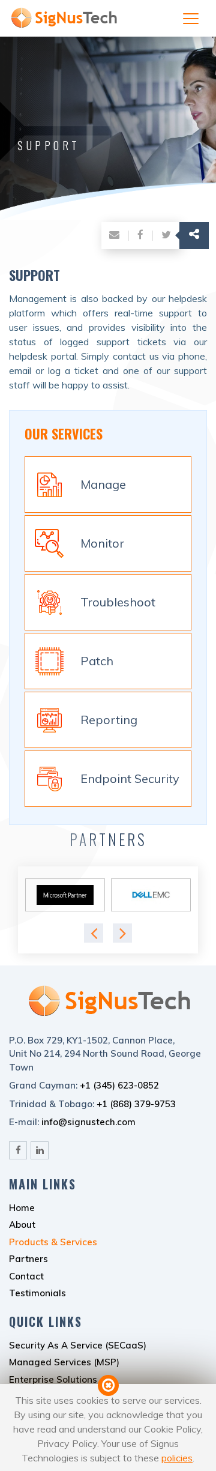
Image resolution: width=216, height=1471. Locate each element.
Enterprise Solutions (53, 1379)
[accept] (108, 1385)
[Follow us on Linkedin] (40, 1150)
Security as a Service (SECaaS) (77, 1345)
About (22, 1224)
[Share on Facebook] (140, 235)
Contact (26, 1276)
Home (22, 1207)
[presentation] (93, 933)
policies (177, 1458)
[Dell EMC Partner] (151, 894)
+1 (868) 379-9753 (136, 1104)
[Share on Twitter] (166, 235)
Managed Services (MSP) (64, 1362)
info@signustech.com (88, 1122)
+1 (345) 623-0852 (119, 1085)
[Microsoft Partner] (65, 894)
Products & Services (53, 1242)
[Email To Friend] (114, 235)
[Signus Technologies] (63, 30)
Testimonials (37, 1293)
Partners (28, 1258)
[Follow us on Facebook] (18, 1150)
